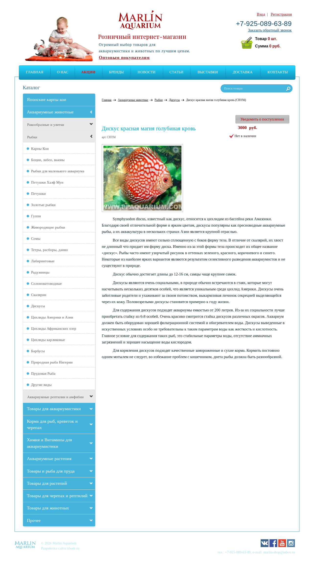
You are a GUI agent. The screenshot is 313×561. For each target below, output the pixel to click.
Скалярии (38, 295)
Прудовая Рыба (43, 373)
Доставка (243, 72)
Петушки (38, 194)
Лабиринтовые (43, 261)
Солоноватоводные (46, 284)
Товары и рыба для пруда (51, 471)
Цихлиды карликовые (48, 340)
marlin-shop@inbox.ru (279, 552)
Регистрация (281, 14)
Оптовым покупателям (124, 57)
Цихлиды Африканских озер (53, 328)
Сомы (35, 239)
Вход (261, 14)
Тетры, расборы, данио (49, 250)
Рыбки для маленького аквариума (57, 171)
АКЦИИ (88, 72)
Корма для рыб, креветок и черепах (52, 424)
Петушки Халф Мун (47, 182)
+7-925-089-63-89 (264, 23)
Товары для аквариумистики (54, 408)
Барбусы (38, 351)
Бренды (116, 72)
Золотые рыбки (43, 205)
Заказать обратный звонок (270, 30)
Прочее (34, 520)
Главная (34, 72)
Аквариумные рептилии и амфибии (55, 397)
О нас (62, 72)
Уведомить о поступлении (262, 119)
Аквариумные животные (50, 112)
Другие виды (41, 385)
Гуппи (36, 216)
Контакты (278, 72)
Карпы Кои (40, 149)
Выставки (208, 72)
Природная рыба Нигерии (52, 362)
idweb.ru (73, 548)
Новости (147, 72)
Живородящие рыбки (48, 227)
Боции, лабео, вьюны (48, 160)
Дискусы (38, 306)
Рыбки (32, 137)
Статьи (176, 72)
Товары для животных (48, 508)
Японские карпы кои (46, 99)
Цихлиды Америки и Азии (52, 317)
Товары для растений (47, 483)
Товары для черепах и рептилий (57, 495)
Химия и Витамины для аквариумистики (49, 443)
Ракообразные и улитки (45, 125)
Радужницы (40, 272)
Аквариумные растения (49, 458)
